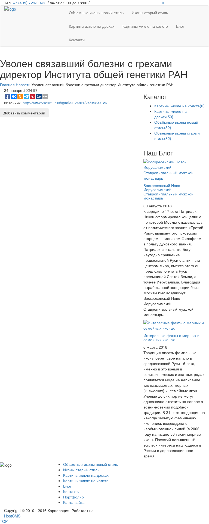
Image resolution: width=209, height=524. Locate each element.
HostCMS (12, 516)
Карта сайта (74, 502)
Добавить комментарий (24, 113)
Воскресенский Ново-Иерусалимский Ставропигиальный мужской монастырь (168, 192)
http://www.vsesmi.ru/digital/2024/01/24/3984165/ (65, 102)
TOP (4, 521)
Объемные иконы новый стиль (90, 464)
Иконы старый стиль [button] (150, 12)
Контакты (71, 491)
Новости (23, 84)
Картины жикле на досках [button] (91, 26)
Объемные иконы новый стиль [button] (96, 12)
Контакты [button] (77, 39)
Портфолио (73, 497)
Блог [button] (180, 26)
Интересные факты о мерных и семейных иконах (171, 337)
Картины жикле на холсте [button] (145, 26)
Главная (7, 84)
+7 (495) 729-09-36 (30, 2)
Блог (67, 486)
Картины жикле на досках (170, 113)
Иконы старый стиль (81, 469)
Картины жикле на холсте (179, 105)
